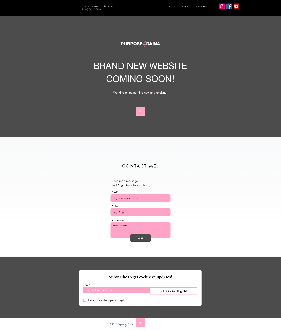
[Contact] (140, 111)
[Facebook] (229, 6)
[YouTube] (236, 6)
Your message (118, 220)
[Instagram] (222, 6)
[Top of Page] (140, 322)
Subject (115, 206)
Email (114, 192)
